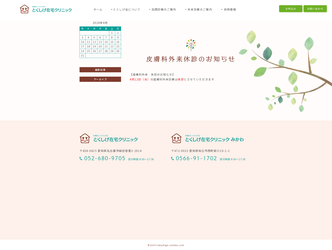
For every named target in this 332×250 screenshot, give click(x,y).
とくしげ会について (126, 9)
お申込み (290, 8)
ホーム (98, 9)
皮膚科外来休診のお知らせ (191, 59)
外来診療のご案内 (200, 9)
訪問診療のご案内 (164, 9)
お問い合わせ (315, 8)
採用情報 (230, 9)
